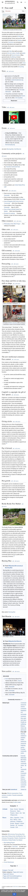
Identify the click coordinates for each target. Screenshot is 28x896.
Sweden (12, 825)
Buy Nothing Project (9, 842)
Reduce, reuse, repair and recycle (24, 728)
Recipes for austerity (9, 213)
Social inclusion (15, 55)
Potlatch (16, 838)
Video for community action (24, 763)
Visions (23, 706)
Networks (21, 809)
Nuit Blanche (17, 149)
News (11, 809)
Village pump (13, 815)
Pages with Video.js (8, 874)
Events (16, 809)
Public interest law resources (24, 741)
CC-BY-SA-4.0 (16, 886)
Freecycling (18, 834)
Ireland (22, 823)
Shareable (7, 195)
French (23, 95)
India (19, 819)
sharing (20, 40)
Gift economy (11, 834)
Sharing (23, 733)
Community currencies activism (24, 784)
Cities (10, 51)
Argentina (16, 817)
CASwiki (4, 809)
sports (23, 53)
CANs (19, 36)
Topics (18, 811)
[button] (2, 2)
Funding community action (24, 751)
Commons (10, 42)
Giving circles (11, 836)
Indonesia (12, 821)
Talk (24, 813)
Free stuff (10, 870)
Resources (13, 811)
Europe (12, 823)
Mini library (24, 759)
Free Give (15, 846)
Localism (9, 795)
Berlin (10, 322)
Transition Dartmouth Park (13, 166)
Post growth (10, 838)
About (17, 813)
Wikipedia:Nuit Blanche (15, 641)
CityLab (20, 680)
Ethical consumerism (12, 793)
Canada (12, 827)
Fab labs (23, 755)
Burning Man (10, 149)
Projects (12, 813)
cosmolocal (13, 789)
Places (4, 817)
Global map (24, 789)
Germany (15, 322)
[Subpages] (25, 8)
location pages (17, 802)
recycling (21, 66)
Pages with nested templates (10, 878)
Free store (23, 781)
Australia (20, 825)
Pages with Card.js (18, 872)
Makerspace (24, 757)
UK (19, 303)
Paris (6, 678)
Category (4, 870)
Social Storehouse (9, 862)
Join (20, 813)
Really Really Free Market (15, 840)
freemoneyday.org (10, 144)
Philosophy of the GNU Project (12, 223)
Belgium (17, 823)
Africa (11, 817)
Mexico (15, 819)
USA (16, 827)
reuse (24, 62)
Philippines (19, 821)
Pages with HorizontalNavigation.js (12, 876)
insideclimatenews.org (17, 79)
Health (17, 53)
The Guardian (19, 97)
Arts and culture (11, 53)
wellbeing (13, 57)
